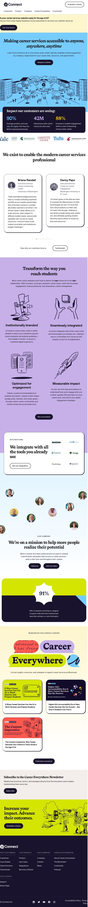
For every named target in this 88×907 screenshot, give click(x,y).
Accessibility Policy (73, 900)
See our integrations (20, 466)
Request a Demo (44, 62)
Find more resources (44, 761)
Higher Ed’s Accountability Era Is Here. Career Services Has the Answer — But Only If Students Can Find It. (64, 707)
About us (34, 566)
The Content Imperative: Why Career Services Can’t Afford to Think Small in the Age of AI (21, 744)
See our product (44, 417)
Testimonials (60, 248)
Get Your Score (8, 28)
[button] (36, 239)
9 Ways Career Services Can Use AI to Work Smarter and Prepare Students (20, 705)
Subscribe (10, 791)
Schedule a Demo (75, 4)
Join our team (51, 566)
